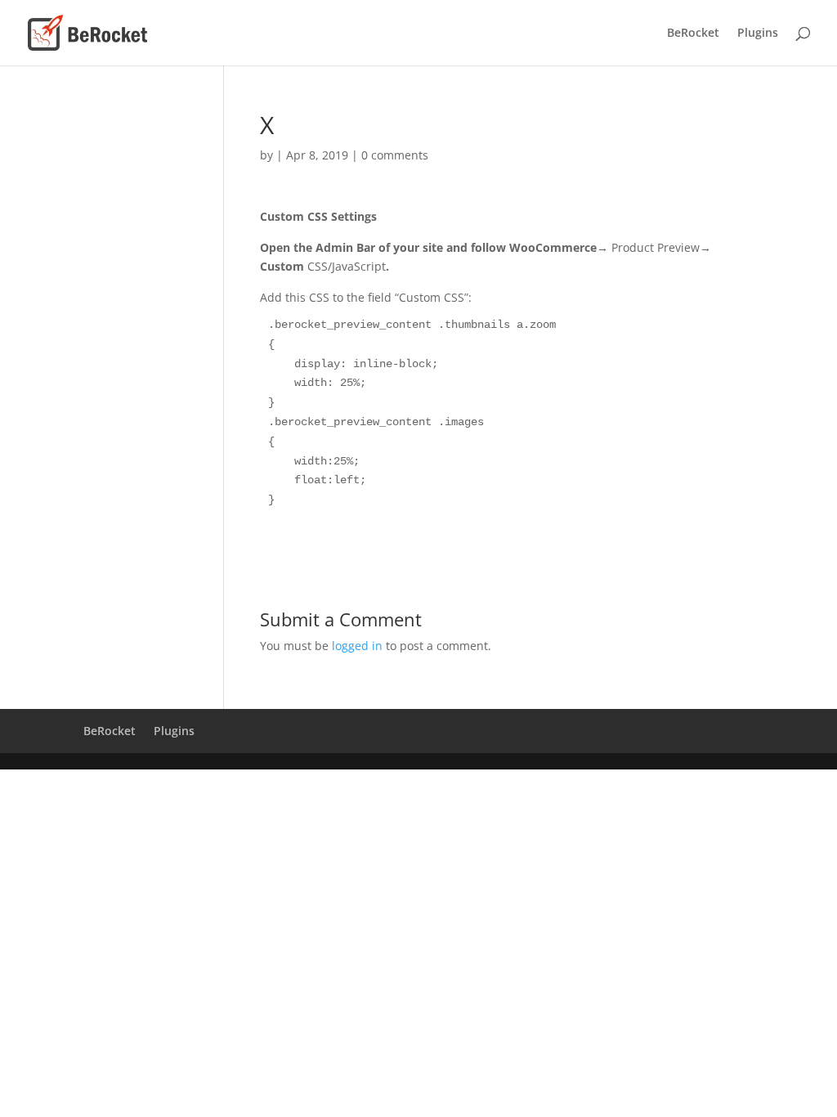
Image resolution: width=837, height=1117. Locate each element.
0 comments (394, 155)
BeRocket (693, 33)
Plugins (757, 33)
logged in (357, 645)
